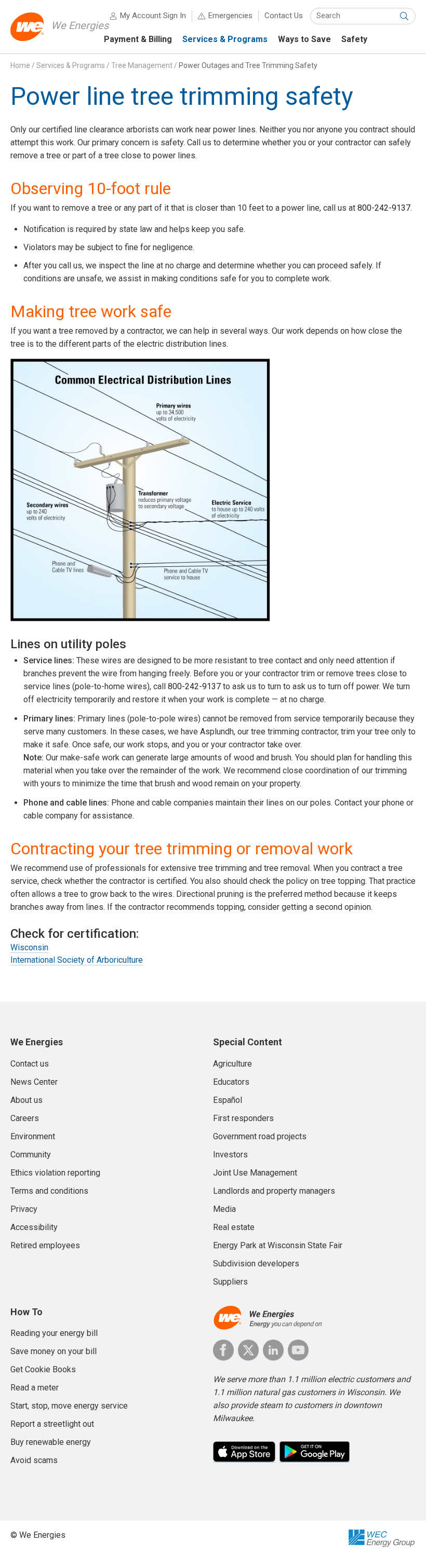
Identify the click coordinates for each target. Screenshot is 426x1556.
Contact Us (283, 15)
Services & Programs (70, 65)
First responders (243, 1118)
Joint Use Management (255, 1173)
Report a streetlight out (52, 1424)
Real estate (234, 1227)
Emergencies (230, 15)
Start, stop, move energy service (69, 1406)
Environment (32, 1136)
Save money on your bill (53, 1351)
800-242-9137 (383, 208)
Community (30, 1154)
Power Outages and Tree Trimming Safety (248, 65)
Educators (231, 1082)
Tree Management (141, 65)
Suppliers (230, 1282)
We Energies (80, 25)
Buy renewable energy (50, 1442)
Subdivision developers (256, 1263)
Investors (230, 1154)
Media (224, 1209)
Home (20, 65)
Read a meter (34, 1388)
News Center (34, 1082)
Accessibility (34, 1227)
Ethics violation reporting (55, 1173)
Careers (24, 1118)
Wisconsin (29, 947)
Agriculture (232, 1064)
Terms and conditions (49, 1191)
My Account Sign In (153, 15)
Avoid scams (34, 1460)
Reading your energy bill (54, 1333)
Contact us (29, 1064)
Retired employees (45, 1245)
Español (227, 1100)
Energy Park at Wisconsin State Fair (277, 1245)
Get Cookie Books (43, 1369)
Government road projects (260, 1136)
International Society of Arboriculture (76, 960)
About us (26, 1100)
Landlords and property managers (274, 1191)
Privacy (23, 1209)
